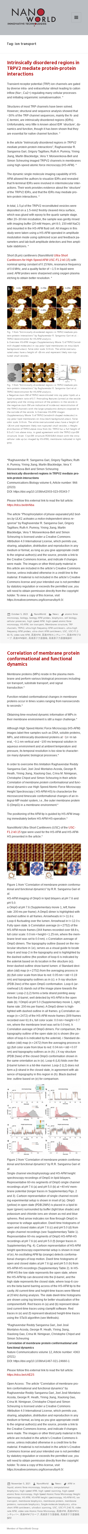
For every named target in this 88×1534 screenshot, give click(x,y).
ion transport (37, 624)
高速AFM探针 (20, 638)
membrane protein (53, 1500)
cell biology (71, 617)
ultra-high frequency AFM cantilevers (45, 628)
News (56, 614)
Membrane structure (56, 624)
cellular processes (16, 621)
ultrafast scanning (41, 1507)
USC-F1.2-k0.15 (59, 260)
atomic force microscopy (27, 1487)
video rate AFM (22, 634)
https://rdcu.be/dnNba (20, 505)
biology (24, 617)
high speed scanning (49, 1490)
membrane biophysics (30, 1500)
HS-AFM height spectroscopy (47, 1497)
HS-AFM (24, 624)
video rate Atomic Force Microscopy (36, 1511)
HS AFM (26, 1497)
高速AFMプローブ (29, 1514)
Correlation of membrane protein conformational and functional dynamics (43, 659)
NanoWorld (40, 614)
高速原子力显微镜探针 (60, 638)
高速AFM (36, 634)
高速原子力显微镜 (38, 638)
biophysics (57, 617)
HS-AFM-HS (69, 1497)
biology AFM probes (39, 617)
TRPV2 (21, 628)
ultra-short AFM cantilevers (46, 631)
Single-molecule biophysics (55, 1504)
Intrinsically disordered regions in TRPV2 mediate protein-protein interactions (43, 68)
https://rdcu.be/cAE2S (20, 1374)
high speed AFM (36, 621)
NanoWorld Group (28, 1528)
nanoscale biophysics (28, 1504)
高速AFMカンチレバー (53, 634)
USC (65, 631)
